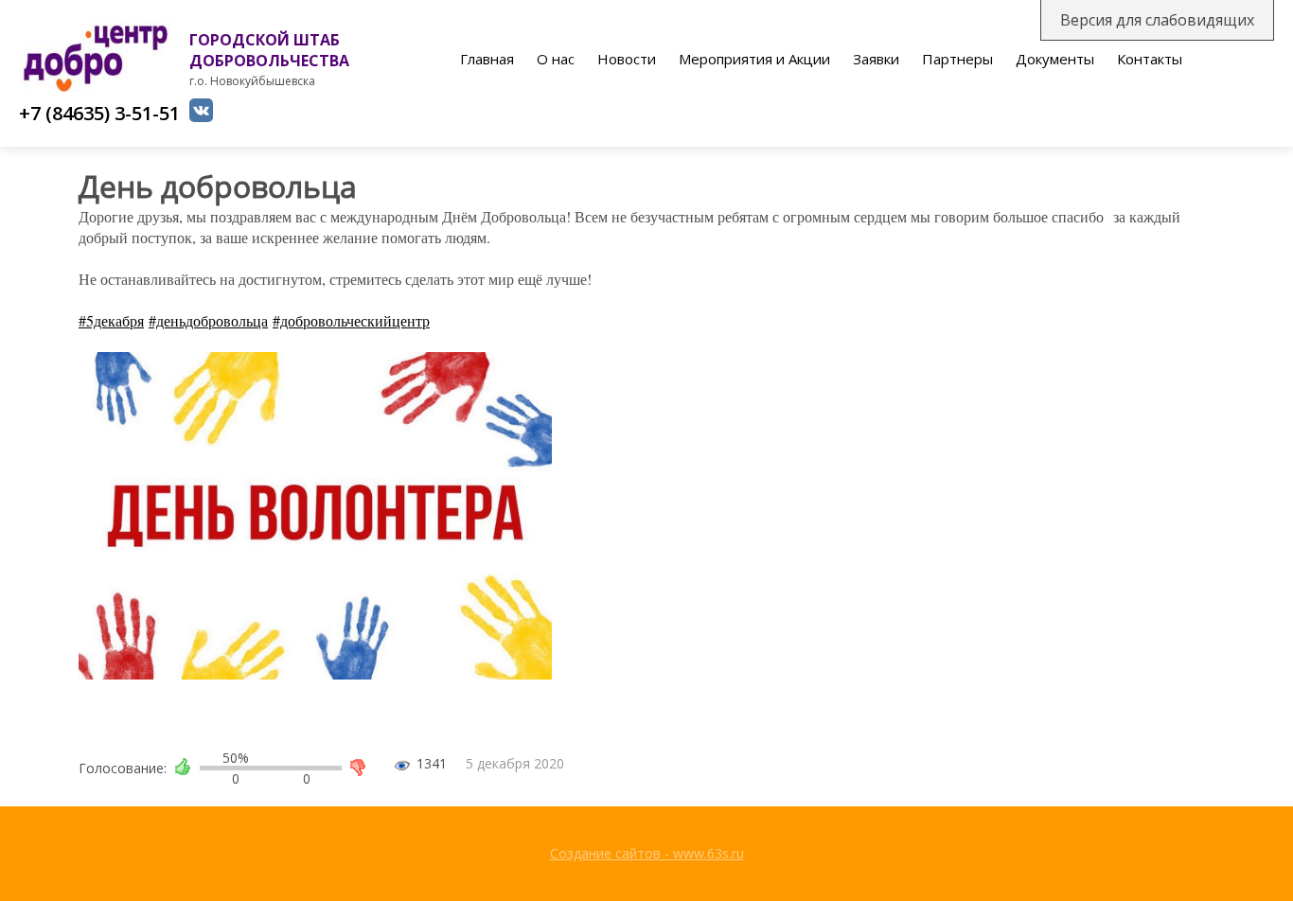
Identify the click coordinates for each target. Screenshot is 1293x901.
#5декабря (111, 320)
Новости (626, 58)
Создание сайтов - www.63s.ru (647, 853)
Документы (1055, 58)
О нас (556, 58)
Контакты (1149, 58)
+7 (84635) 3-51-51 (99, 113)
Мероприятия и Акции (754, 58)
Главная (487, 58)
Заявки (876, 58)
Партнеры (957, 58)
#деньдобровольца (208, 320)
